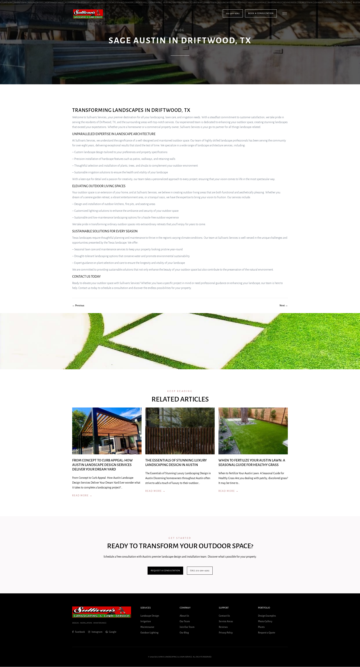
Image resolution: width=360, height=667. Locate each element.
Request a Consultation (165, 570)
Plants (261, 627)
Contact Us (224, 616)
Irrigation (145, 621)
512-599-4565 (233, 13)
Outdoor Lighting (149, 633)
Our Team (185, 621)
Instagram (96, 632)
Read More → (82, 495)
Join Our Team (187, 627)
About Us (184, 616)
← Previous (78, 305)
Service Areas (226, 621)
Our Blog (184, 633)
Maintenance (147, 627)
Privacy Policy (226, 633)
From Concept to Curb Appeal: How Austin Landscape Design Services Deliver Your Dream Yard (102, 464)
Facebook (80, 632)
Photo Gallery (265, 621)
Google (112, 632)
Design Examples (267, 616)
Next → (284, 305)
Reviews (223, 627)
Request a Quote (266, 633)
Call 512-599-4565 (199, 570)
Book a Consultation (261, 13)
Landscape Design (149, 616)
